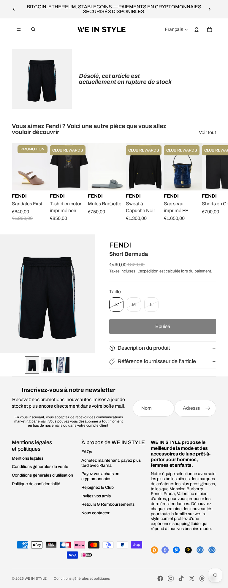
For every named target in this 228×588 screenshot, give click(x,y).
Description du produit (144, 348)
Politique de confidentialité (36, 484)
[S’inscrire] (207, 408)
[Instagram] (170, 578)
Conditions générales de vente (40, 466)
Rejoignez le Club (97, 487)
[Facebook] (160, 578)
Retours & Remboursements (107, 504)
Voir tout (207, 132)
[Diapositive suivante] (209, 9)
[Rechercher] (33, 29)
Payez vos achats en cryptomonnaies (100, 476)
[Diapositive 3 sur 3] (62, 365)
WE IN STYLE (36, 578)
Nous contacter (95, 513)
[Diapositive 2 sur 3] (47, 365)
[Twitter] (191, 578)
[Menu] (19, 29)
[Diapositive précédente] (13, 9)
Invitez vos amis (96, 496)
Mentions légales (27, 458)
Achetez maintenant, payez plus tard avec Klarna (111, 463)
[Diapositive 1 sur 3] (32, 365)
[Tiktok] (181, 578)
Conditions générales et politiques (82, 578)
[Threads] (202, 578)
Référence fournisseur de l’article (157, 361)
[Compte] (196, 29)
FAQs (86, 452)
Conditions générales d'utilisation (42, 475)
